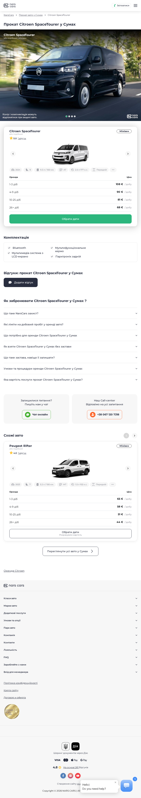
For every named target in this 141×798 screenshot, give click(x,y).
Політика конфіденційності (21, 682)
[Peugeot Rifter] (70, 468)
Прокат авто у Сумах (31, 15)
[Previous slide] (13, 154)
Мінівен (124, 131)
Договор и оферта (15, 697)
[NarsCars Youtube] (78, 775)
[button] (66, 116)
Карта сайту (11, 690)
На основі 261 (75, 767)
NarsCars (9, 15)
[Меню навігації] (135, 5)
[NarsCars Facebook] (63, 775)
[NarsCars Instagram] (70, 775)
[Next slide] (128, 154)
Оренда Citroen (14, 570)
